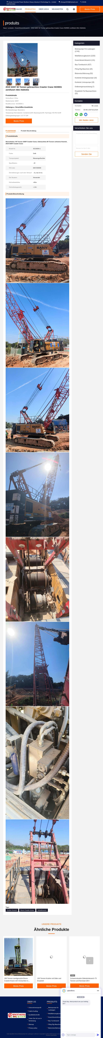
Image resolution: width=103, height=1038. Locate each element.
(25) (84, 69)
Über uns (43, 9)
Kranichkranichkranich (22, 28)
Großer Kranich (12, 910)
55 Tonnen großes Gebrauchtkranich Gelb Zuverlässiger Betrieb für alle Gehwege (83, 980)
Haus (5, 28)
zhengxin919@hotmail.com (69, 2)
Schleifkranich (42, 910)
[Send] (98, 1035)
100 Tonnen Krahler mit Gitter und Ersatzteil (16, 980)
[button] (37, 80)
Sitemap (31, 1024)
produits (10, 28)
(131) (85, 60)
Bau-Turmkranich (53, 1021)
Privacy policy (33, 1028)
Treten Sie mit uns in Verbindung (35, 1020)
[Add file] (63, 1035)
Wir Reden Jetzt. (86, 120)
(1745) (85, 50)
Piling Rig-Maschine (54, 1024)
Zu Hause (18, 9)
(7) (84, 87)
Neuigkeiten (57, 9)
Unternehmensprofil (35, 1007)
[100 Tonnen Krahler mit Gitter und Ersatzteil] (18, 956)
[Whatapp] (81, 114)
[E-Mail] (85, 114)
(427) (83, 64)
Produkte (29, 9)
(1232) (85, 56)
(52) (84, 73)
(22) (85, 92)
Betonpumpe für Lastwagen (53, 1009)
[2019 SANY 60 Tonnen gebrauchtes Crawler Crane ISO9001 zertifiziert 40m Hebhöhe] (22, 60)
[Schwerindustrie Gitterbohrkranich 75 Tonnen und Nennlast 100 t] (51, 956)
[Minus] (98, 990)
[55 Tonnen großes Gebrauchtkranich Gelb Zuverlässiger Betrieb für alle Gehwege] (84, 956)
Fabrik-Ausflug (33, 1011)
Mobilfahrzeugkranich (55, 1013)
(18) (84, 82)
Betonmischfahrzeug (54, 1028)
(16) (86, 78)
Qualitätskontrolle (34, 1015)
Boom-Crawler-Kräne (27, 910)
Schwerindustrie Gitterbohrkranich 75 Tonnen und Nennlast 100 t (50, 980)
